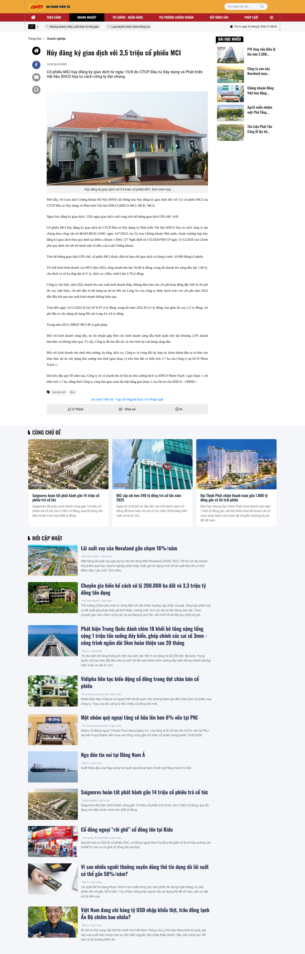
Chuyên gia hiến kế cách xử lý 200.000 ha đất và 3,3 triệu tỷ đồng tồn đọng (143, 589)
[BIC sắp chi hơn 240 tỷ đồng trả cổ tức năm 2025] (152, 464)
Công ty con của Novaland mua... (258, 71)
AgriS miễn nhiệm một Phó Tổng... (259, 110)
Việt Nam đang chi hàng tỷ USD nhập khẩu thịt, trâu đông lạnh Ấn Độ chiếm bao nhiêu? (145, 913)
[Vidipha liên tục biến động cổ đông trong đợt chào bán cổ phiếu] (53, 691)
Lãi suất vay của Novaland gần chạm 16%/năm (129, 548)
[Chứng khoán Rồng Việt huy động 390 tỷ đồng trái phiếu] (230, 93)
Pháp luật (251, 17)
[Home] (36, 51)
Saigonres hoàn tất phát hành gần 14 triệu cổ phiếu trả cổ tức (65, 497)
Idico (72, 392)
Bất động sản (219, 17)
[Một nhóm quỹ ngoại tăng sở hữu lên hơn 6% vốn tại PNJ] (53, 729)
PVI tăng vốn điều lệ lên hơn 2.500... (261, 52)
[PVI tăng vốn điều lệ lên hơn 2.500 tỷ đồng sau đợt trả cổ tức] (230, 55)
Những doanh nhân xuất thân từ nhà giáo (66, 26)
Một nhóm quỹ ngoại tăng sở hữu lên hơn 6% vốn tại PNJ (139, 717)
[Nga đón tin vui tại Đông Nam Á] (53, 766)
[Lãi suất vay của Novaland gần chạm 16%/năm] (53, 560)
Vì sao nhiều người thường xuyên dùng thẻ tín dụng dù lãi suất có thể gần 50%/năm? (145, 870)
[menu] (271, 17)
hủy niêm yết (58, 392)
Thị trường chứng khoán (176, 17)
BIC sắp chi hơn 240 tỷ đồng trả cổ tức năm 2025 (148, 497)
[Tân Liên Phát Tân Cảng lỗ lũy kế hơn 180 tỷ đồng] (230, 132)
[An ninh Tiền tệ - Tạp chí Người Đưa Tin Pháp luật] (49, 6)
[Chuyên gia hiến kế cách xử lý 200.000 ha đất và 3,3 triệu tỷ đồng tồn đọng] (53, 597)
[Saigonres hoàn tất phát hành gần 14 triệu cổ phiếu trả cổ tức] (68, 464)
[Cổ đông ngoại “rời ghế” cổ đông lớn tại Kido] (53, 841)
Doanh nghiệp (86, 17)
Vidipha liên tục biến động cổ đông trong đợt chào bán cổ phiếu (140, 682)
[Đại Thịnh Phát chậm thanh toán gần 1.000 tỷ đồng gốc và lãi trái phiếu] (236, 464)
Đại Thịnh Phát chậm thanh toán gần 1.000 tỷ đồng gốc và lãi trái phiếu (234, 497)
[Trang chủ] (33, 17)
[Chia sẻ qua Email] (36, 77)
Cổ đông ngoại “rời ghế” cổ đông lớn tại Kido (127, 829)
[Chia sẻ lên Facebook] (36, 65)
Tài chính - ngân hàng (128, 17)
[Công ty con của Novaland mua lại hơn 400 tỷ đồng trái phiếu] (230, 74)
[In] (36, 90)
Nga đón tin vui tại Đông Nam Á (113, 754)
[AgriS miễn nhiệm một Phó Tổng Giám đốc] (230, 113)
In (180, 409)
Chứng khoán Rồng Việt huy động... (260, 90)
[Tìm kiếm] (262, 6)
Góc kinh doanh (90, 556)
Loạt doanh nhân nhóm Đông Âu (122, 26)
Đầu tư (85, 651)
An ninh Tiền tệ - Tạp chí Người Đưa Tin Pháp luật (127, 399)
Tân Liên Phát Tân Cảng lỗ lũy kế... (259, 129)
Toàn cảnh (54, 17)
